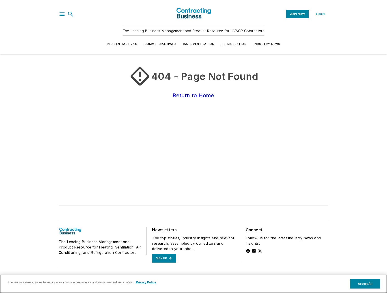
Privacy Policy (146, 282)
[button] (62, 14)
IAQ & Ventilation (198, 44)
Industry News (267, 44)
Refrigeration (234, 44)
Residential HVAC (122, 44)
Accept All (365, 283)
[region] (193, 284)
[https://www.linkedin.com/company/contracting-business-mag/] (254, 251)
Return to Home (193, 95)
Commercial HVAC (160, 44)
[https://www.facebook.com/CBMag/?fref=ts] (248, 251)
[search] (70, 14)
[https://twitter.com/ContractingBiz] (260, 251)
